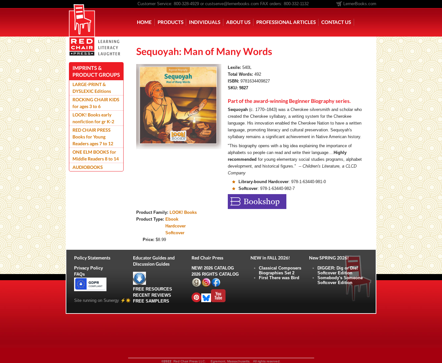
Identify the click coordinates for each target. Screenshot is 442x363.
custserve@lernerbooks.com (232, 3)
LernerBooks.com (359, 3)
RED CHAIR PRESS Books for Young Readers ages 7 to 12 (92, 136)
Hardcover (175, 226)
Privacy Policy (88, 268)
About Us (238, 22)
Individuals (204, 22)
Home (144, 22)
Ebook (171, 219)
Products (170, 22)
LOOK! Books (183, 212)
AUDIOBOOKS (87, 167)
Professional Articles (286, 22)
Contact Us (336, 22)
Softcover (174, 232)
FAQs (79, 274)
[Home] (82, 18)
